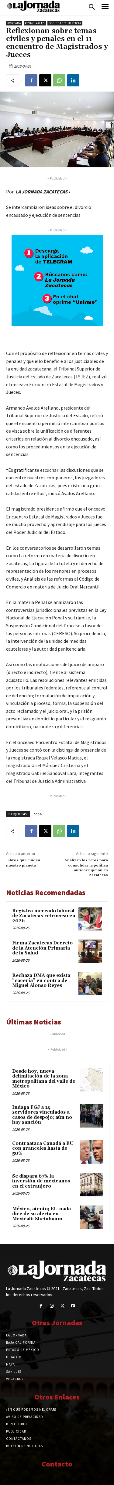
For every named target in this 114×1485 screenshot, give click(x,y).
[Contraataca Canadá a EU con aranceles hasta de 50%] (91, 1152)
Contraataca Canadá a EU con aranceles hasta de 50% (43, 1148)
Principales (35, 23)
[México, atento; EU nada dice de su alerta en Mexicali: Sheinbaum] (91, 1217)
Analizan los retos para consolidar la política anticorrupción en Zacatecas (86, 867)
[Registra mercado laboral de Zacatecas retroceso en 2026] (90, 919)
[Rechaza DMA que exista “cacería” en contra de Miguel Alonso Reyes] (90, 983)
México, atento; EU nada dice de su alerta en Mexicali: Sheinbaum (41, 1214)
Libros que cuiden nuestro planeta (23, 862)
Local (37, 814)
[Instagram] (51, 1306)
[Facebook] (31, 80)
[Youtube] (73, 1306)
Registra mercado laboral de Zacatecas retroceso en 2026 (43, 916)
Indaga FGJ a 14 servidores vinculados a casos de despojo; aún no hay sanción (42, 1115)
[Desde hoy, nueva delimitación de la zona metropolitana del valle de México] (91, 1079)
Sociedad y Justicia (65, 23)
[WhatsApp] (59, 80)
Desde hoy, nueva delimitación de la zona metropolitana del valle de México (43, 1078)
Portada (14, 23)
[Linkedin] (73, 80)
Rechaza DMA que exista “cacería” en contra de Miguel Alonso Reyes (41, 980)
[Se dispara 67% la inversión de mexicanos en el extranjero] (91, 1184)
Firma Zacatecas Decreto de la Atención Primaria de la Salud (42, 948)
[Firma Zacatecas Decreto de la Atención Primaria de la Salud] (90, 951)
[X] (45, 80)
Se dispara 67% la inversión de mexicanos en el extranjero (41, 1181)
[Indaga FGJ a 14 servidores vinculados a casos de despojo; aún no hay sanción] (91, 1116)
